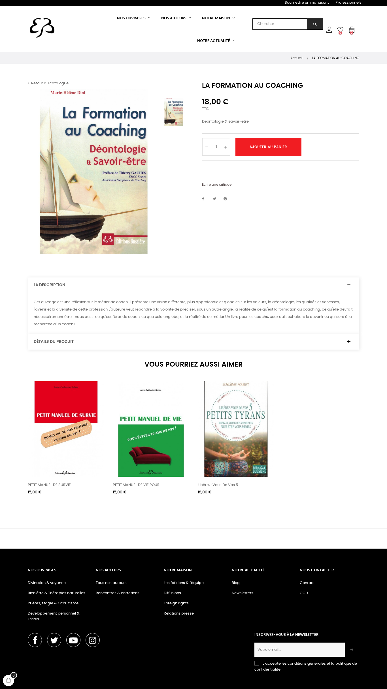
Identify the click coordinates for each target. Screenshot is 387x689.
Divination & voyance (47, 583)
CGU (304, 593)
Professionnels (348, 3)
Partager (206, 199)
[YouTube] (73, 640)
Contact (307, 583)
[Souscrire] (352, 650)
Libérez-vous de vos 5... (219, 485)
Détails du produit (54, 342)
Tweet (217, 199)
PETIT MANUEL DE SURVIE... (50, 485)
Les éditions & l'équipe (184, 583)
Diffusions (172, 593)
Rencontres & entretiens (117, 593)
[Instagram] (92, 640)
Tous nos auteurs (111, 583)
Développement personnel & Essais (54, 616)
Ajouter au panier (268, 147)
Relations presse (179, 613)
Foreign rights (176, 603)
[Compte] (329, 29)
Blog (236, 583)
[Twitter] (54, 640)
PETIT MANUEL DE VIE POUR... (137, 485)
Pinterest (228, 199)
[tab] (193, 285)
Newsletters (242, 593)
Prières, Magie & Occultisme (53, 603)
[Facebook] (35, 640)
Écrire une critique (216, 184)
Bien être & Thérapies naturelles (56, 593)
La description (49, 285)
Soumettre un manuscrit (307, 3)
